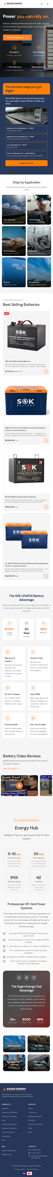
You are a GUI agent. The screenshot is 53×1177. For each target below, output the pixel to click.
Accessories (6, 1136)
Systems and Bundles (9, 1112)
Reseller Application (9, 1151)
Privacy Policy (20, 1169)
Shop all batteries (15, 37)
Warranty (31, 1120)
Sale (3, 1140)
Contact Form (36, 1153)
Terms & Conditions (35, 1124)
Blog (30, 1132)
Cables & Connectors (9, 1128)
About (30, 1108)
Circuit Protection (8, 1132)
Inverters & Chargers (9, 1116)
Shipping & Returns (35, 1116)
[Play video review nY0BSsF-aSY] (19, 785)
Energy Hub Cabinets (9, 1124)
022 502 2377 (36, 1150)
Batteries (5, 1108)
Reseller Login (7, 1154)
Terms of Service (32, 1169)
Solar (4, 1120)
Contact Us (32, 1112)
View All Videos (10, 768)
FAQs (30, 1128)
